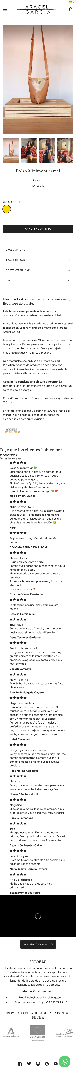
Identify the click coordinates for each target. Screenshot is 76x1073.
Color (7, 201)
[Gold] (6, 209)
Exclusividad (15, 249)
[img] (38, 463)
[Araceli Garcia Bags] (38, 9)
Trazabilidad (15, 260)
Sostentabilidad (18, 270)
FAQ (8, 280)
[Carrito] (71, 9)
